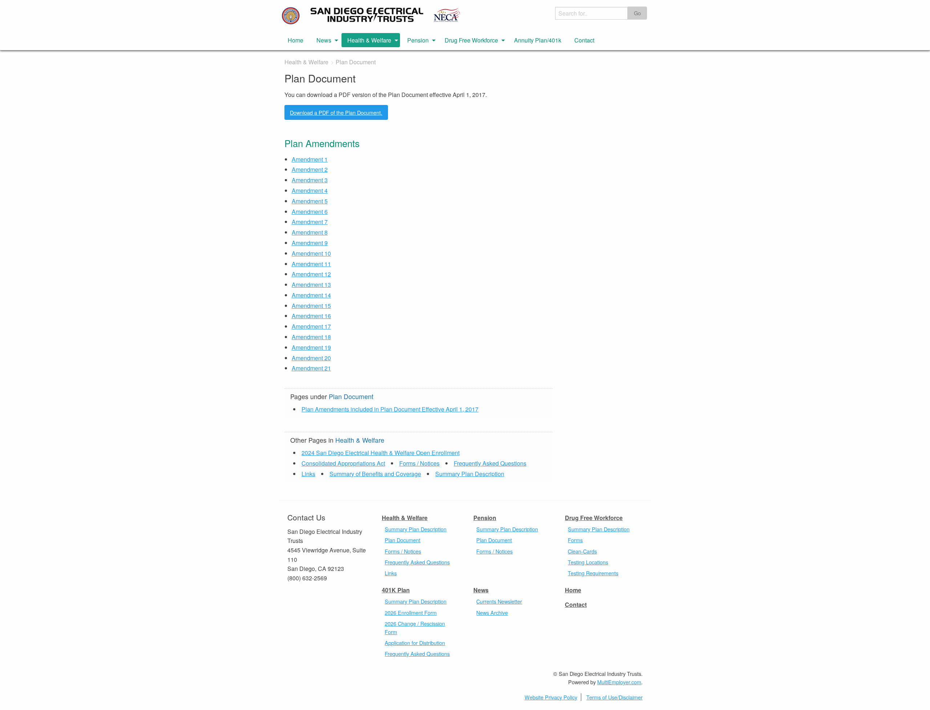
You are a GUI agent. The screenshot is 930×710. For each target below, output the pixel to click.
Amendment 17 (311, 326)
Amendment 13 (311, 284)
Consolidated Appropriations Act (343, 463)
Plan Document (402, 540)
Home (295, 40)
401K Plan (396, 590)
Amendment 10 (311, 253)
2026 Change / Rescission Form (415, 628)
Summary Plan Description (469, 474)
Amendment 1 (310, 159)
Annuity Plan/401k (537, 40)
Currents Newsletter (499, 601)
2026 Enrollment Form (411, 612)
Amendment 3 (310, 180)
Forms (575, 540)
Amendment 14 (311, 295)
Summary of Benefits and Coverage (375, 474)
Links (308, 474)
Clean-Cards (582, 551)
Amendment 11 (311, 264)
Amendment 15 (311, 305)
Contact (584, 40)
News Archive (492, 612)
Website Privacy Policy (551, 697)
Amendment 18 (311, 337)
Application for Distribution (415, 642)
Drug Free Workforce (471, 40)
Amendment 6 (310, 211)
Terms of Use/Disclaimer (614, 697)
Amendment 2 (310, 169)
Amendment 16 (311, 316)
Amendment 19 (311, 347)
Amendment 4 (310, 190)
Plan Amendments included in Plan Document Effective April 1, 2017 (390, 409)
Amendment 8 (310, 232)
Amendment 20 (311, 358)
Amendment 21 (311, 368)
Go (637, 13)
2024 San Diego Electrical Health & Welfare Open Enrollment (381, 453)
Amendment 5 (310, 201)
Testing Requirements (593, 573)
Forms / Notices (419, 463)
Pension (418, 40)
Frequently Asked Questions (490, 463)
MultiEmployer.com (619, 682)
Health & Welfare (369, 40)
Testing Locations (588, 562)
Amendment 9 (310, 243)
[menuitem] (295, 40)
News (323, 40)
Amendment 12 (311, 274)
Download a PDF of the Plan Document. (336, 112)
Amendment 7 (310, 222)
